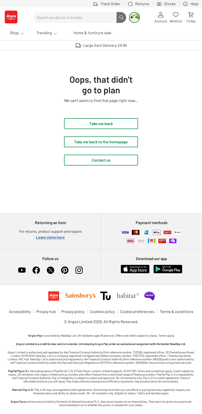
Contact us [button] (101, 160)
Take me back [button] (101, 123)
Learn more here (50, 237)
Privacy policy (72, 311)
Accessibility (20, 311)
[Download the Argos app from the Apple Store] (135, 272)
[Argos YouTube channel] (22, 270)
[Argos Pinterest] (65, 270)
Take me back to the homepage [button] (101, 141)
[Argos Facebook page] (36, 270)
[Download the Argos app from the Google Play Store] (167, 272)
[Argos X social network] (50, 270)
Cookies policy (102, 311)
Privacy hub (46, 311)
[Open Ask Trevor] (134, 17)
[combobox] (75, 17)
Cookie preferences (137, 311)
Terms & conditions (176, 311)
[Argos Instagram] (79, 270)
